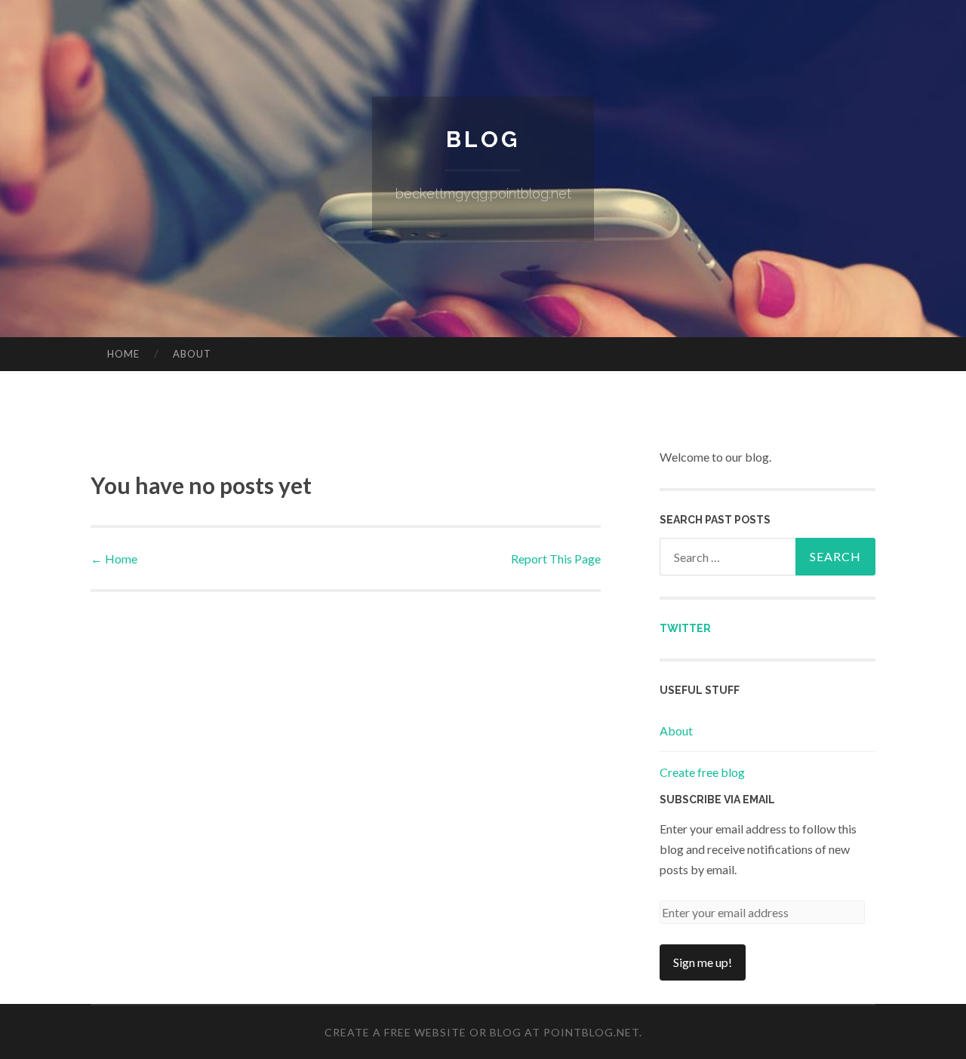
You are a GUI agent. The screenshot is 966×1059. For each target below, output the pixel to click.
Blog (483, 139)
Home (123, 354)
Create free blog (702, 772)
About (192, 354)
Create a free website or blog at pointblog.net (482, 1032)
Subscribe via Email (717, 799)
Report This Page (556, 558)
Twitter (685, 628)
